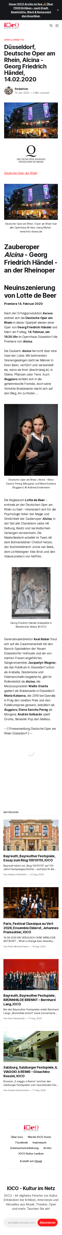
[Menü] (57, 25)
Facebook (22, 1142)
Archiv (47, 1148)
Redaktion (21, 89)
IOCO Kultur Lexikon (31, 1153)
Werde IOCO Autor (39, 1137)
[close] (58, 10)
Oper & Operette (14, 39)
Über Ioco (17, 1137)
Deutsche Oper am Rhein (20, 173)
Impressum (39, 1142)
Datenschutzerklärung (24, 1148)
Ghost (38, 1161)
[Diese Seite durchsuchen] (51, 25)
